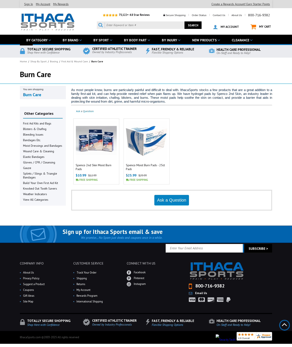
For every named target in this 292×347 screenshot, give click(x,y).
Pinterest (138, 278)
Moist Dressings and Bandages (42, 146)
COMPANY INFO (32, 263)
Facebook (139, 272)
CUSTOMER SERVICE (88, 263)
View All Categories (35, 200)
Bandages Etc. (32, 140)
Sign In (28, 4)
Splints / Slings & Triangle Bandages (40, 175)
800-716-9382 (259, 15)
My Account (43, 4)
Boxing (54, 61)
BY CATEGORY (37, 40)
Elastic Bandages (33, 157)
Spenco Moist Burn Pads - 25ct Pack (145, 167)
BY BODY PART (135, 40)
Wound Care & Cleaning (38, 151)
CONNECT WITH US (141, 263)
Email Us (200, 293)
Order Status (199, 15)
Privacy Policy (31, 278)
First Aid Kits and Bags (37, 123)
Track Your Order (86, 272)
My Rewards (61, 4)
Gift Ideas (28, 296)
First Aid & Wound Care (74, 61)
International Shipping (90, 301)
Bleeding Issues (33, 134)
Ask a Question (85, 111)
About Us (237, 15)
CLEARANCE (240, 40)
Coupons (28, 290)
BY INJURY (169, 40)
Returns (81, 284)
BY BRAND (70, 40)
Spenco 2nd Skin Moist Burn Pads (93, 167)
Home (23, 61)
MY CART (264, 26)
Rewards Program (87, 296)
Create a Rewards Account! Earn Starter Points (240, 4)
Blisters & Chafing (34, 129)
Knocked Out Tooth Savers (40, 188)
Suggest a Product (34, 284)
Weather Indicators (35, 194)
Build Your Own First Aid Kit (40, 183)
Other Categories (38, 113)
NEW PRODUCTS (204, 40)
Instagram (139, 284)
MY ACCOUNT (229, 27)
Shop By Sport (38, 61)
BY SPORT (101, 40)
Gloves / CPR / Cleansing (39, 162)
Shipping (82, 278)
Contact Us (219, 15)
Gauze (27, 168)
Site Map (28, 301)
